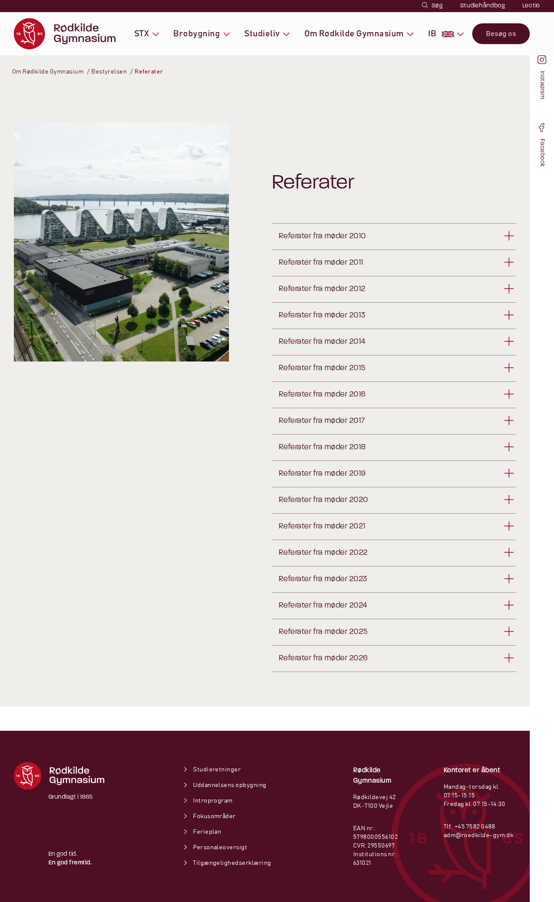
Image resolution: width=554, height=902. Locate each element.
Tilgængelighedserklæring (231, 863)
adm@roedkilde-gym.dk (479, 835)
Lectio (531, 6)
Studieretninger (216, 770)
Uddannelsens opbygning (229, 785)
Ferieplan (206, 832)
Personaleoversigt (219, 847)
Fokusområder (214, 816)
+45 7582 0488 (475, 827)
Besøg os (501, 33)
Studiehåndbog (482, 6)
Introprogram (212, 801)
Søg (436, 6)
